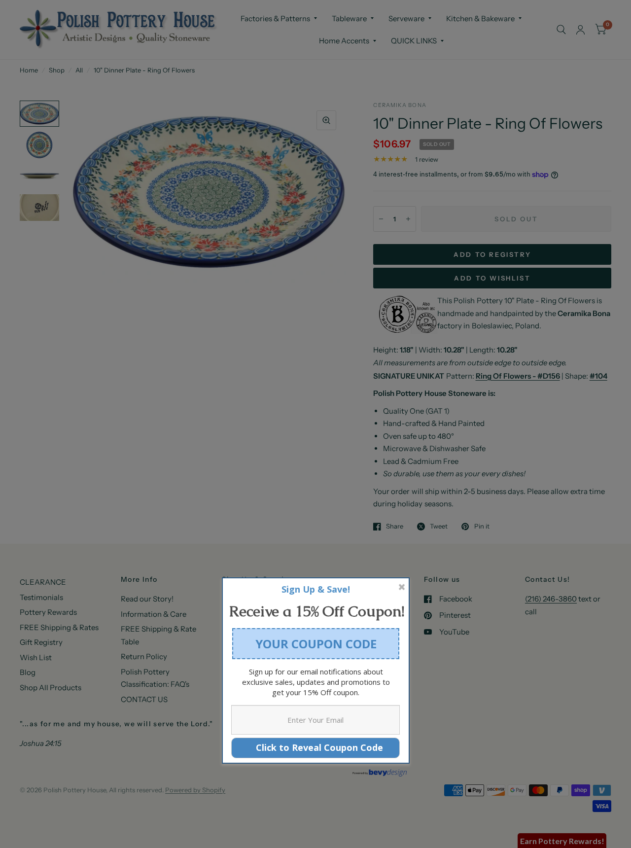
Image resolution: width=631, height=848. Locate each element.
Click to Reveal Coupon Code (315, 747)
